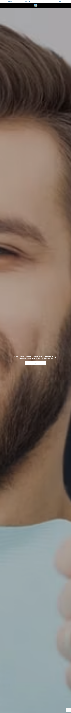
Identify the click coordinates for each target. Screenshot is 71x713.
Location (27, 1)
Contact (60, 1)
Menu (10, 1)
